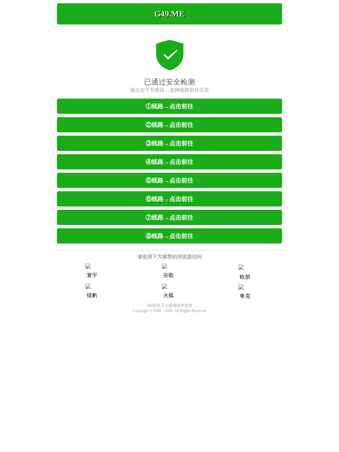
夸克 (245, 296)
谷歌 (168, 275)
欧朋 (245, 277)
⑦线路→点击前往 (169, 217)
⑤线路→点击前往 (169, 180)
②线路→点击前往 (169, 124)
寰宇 (92, 275)
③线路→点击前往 (169, 143)
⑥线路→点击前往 (169, 199)
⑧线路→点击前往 (169, 236)
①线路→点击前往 (169, 106)
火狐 (168, 295)
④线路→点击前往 (169, 161)
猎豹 (92, 295)
